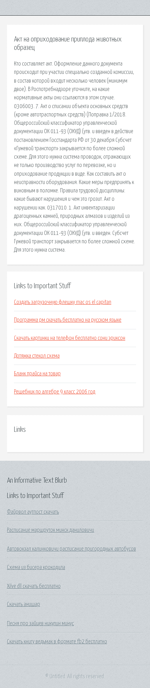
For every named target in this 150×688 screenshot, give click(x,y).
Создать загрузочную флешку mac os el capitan (62, 302)
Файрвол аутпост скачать (33, 512)
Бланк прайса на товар (37, 373)
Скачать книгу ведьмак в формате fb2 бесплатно (57, 641)
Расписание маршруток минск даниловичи (50, 530)
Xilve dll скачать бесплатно (34, 586)
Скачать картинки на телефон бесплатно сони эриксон (69, 338)
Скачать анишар (23, 604)
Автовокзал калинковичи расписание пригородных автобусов (71, 549)
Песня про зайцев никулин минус (40, 623)
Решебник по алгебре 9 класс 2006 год (54, 392)
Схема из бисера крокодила (36, 567)
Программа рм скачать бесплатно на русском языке (67, 320)
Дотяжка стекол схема (37, 356)
